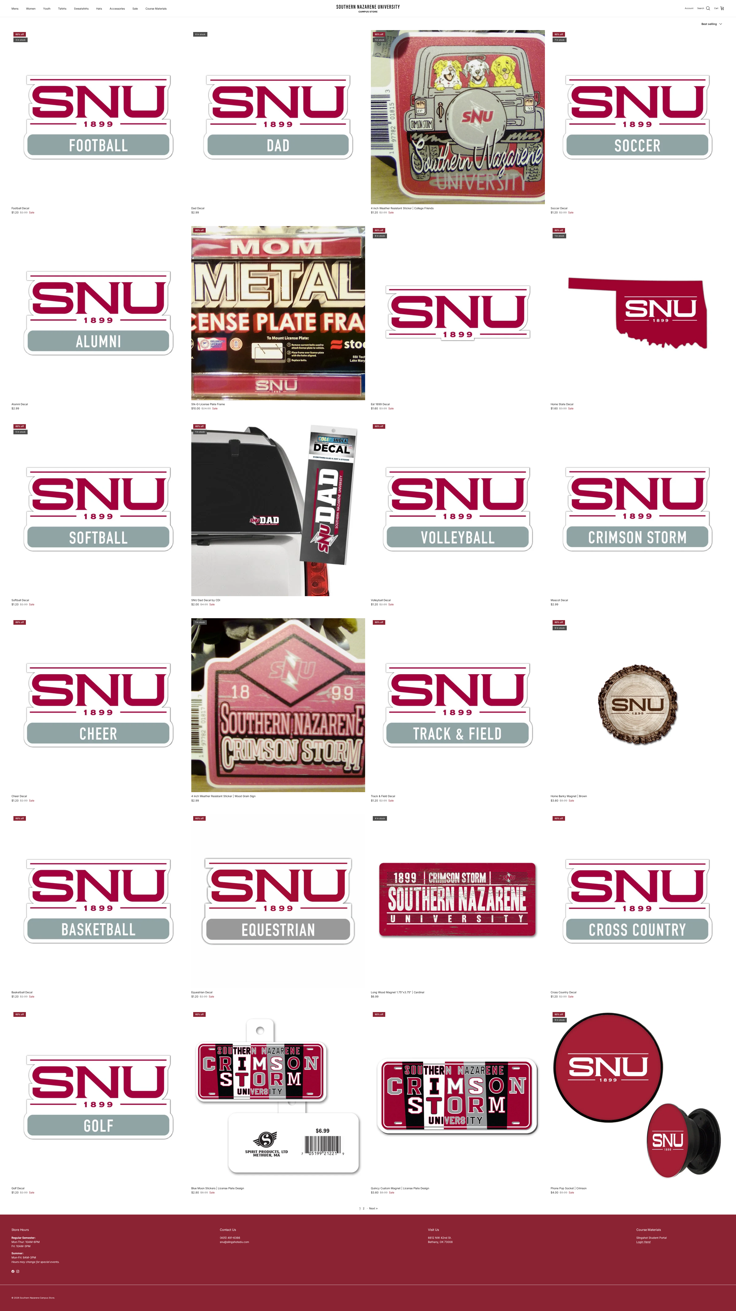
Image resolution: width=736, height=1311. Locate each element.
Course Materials (156, 8)
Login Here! (643, 1242)
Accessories (117, 8)
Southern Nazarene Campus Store (37, 1297)
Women (30, 8)
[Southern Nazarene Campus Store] (368, 8)
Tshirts (62, 8)
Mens (15, 8)
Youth (46, 8)
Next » (373, 1208)
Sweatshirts (81, 8)
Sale (135, 8)
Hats (99, 8)
